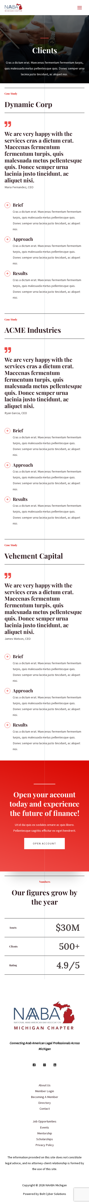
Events (44, 1127)
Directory (44, 1103)
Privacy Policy (44, 1145)
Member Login (44, 1091)
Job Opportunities (44, 1121)
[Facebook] (34, 1065)
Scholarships (44, 1139)
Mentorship (44, 1133)
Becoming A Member (44, 1097)
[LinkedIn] (55, 1065)
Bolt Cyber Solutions (53, 1194)
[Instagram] (44, 1065)
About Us (45, 1085)
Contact (45, 1109)
